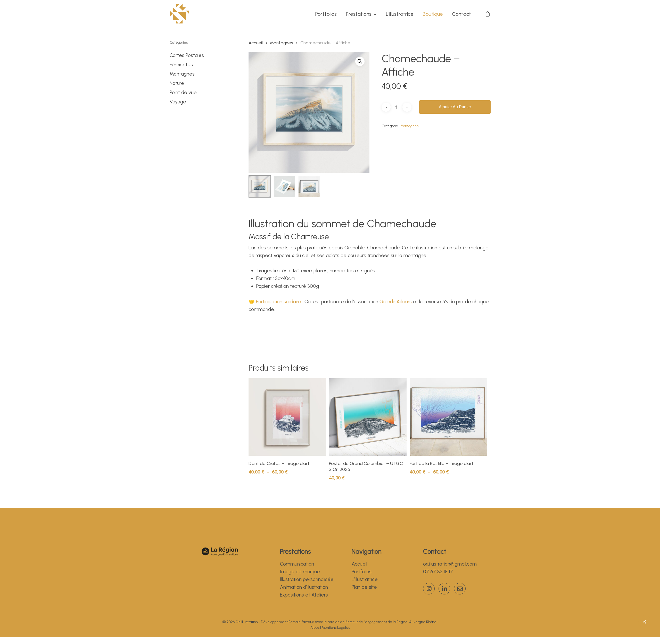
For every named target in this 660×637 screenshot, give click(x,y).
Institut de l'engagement (367, 622)
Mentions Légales (336, 627)
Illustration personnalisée (307, 579)
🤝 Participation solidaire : (276, 302)
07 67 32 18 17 (438, 572)
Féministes (181, 65)
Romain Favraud (301, 622)
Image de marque (300, 572)
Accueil (256, 42)
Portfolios (362, 572)
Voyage (178, 102)
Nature (177, 83)
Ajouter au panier (455, 107)
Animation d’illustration (304, 587)
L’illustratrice (365, 579)
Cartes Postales (187, 55)
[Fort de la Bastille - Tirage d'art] (448, 417)
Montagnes (182, 74)
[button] (360, 61)
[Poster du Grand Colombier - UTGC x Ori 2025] (367, 417)
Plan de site (364, 587)
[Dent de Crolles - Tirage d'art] (287, 417)
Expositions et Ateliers (304, 595)
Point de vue (183, 92)
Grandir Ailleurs (396, 302)
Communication (297, 564)
